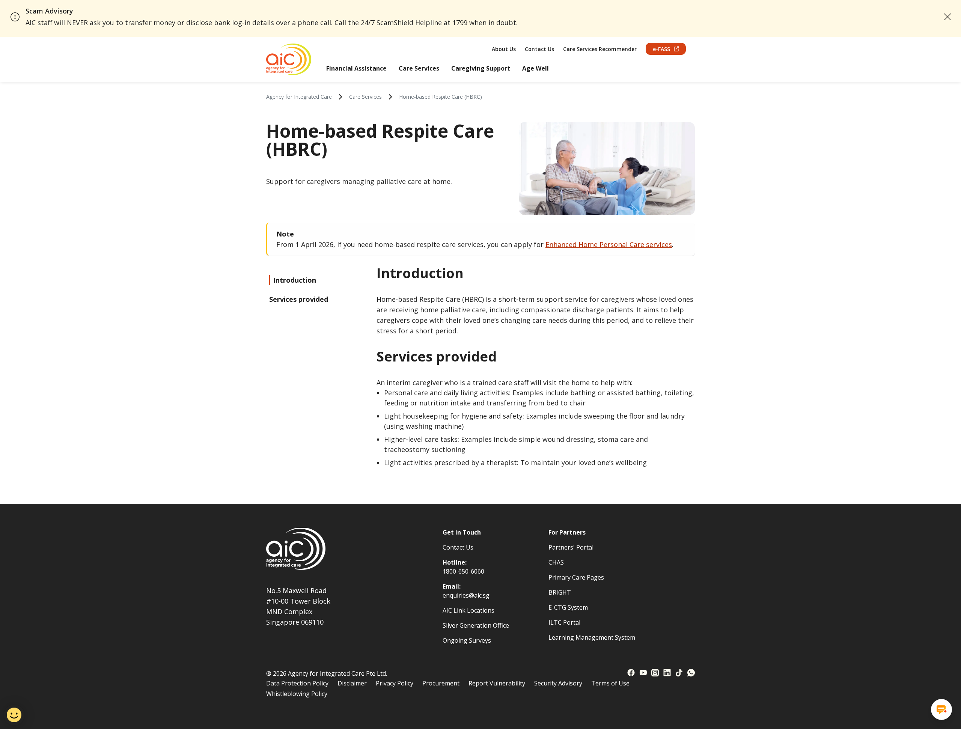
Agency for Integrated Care (299, 96)
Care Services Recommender (600, 49)
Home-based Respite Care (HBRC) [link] (440, 96)
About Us (504, 49)
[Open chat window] (941, 709)
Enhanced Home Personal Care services (608, 244)
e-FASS (661, 49)
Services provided (298, 299)
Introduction (294, 280)
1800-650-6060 (463, 571)
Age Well (535, 68)
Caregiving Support (480, 68)
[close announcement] (947, 16)
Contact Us (539, 49)
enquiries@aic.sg (466, 595)
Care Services (419, 68)
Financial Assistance (356, 68)
